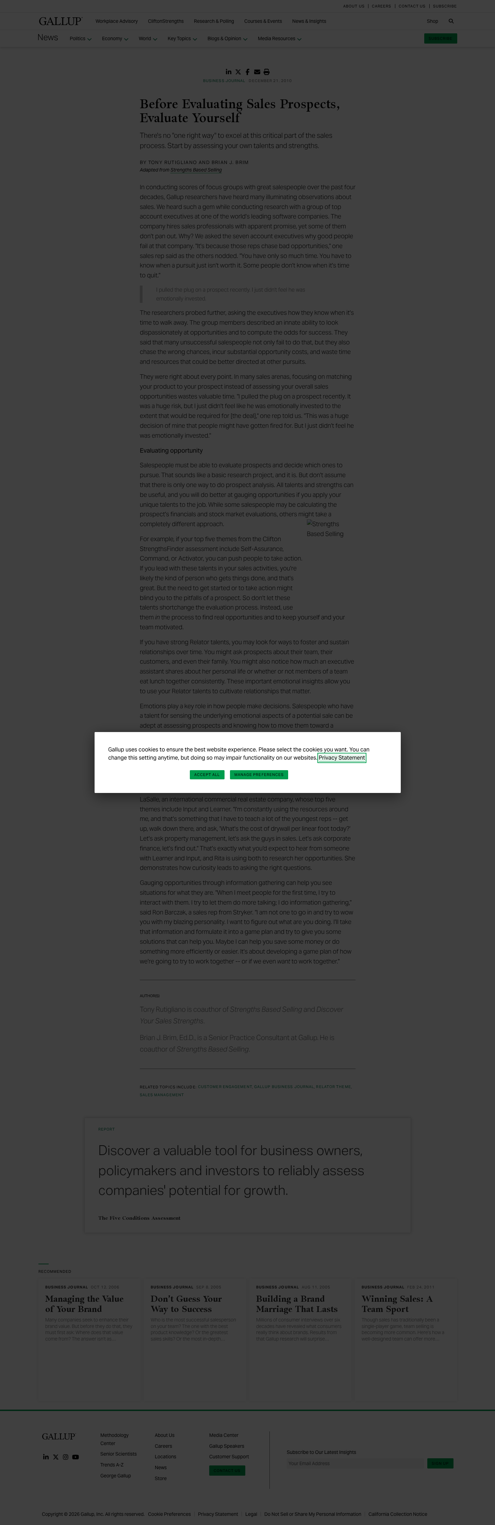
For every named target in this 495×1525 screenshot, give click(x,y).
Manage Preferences (259, 774)
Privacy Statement (342, 757)
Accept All (207, 774)
